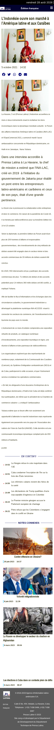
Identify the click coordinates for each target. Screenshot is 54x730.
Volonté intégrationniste (28, 596)
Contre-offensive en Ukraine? (27, 556)
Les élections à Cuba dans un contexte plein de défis (27, 680)
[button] (4, 74)
